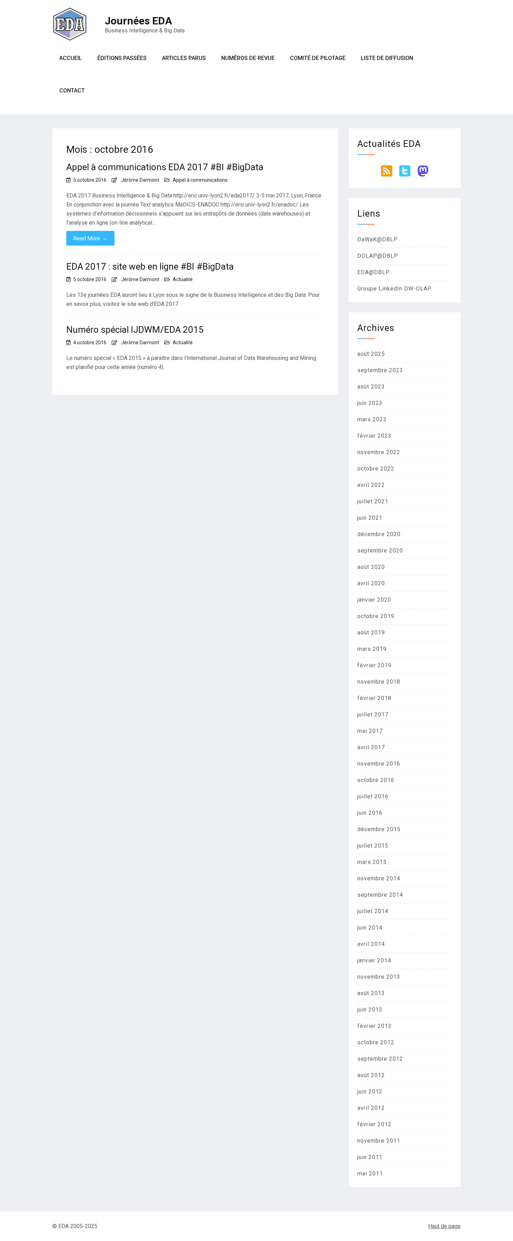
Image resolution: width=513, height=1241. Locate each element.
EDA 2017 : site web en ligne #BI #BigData (150, 266)
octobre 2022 (375, 468)
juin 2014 (369, 927)
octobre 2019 (375, 616)
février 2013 (374, 1026)
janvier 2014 (374, 960)
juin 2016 (369, 813)
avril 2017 (371, 747)
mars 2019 (372, 649)
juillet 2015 (372, 845)
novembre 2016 (378, 763)
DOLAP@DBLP (377, 256)
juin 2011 (369, 1157)
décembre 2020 (379, 534)
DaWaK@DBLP (377, 239)
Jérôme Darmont (140, 180)
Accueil (70, 58)
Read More (90, 238)
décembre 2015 (379, 829)
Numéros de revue (248, 58)
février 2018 (374, 698)
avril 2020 (371, 583)
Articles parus (184, 58)
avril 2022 (371, 485)
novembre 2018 (378, 681)
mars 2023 (372, 419)
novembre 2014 (378, 878)
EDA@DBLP (373, 272)
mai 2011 (370, 1173)
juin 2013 (369, 1009)
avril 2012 (371, 1108)
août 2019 (371, 632)
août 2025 (371, 354)
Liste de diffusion (387, 58)
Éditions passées (122, 58)
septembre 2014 (380, 895)
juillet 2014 (372, 911)
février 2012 (374, 1124)
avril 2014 (371, 944)
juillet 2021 (372, 501)
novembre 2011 (378, 1140)
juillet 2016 (372, 796)
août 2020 (371, 567)
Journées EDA (138, 21)
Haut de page (444, 1226)
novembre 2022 (378, 452)
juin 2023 (369, 403)
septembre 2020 (380, 550)
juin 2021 (369, 517)
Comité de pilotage (317, 58)
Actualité (183, 279)
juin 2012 (369, 1091)
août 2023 (371, 386)
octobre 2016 (375, 780)
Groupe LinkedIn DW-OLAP (394, 288)
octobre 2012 (375, 1042)
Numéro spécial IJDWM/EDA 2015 (135, 329)
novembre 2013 (378, 976)
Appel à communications (200, 180)
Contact (72, 90)
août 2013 (371, 993)
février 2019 (374, 665)
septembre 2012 (380, 1058)
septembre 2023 (380, 370)
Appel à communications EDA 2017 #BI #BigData (164, 167)
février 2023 (374, 436)
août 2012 (371, 1075)
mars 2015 (372, 862)
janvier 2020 (374, 599)
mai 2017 (370, 731)
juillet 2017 (372, 714)
